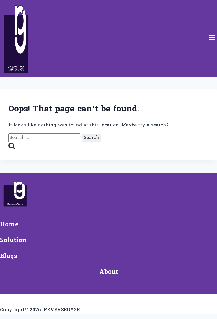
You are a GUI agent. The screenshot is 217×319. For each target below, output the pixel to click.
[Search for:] (45, 137)
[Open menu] (211, 38)
